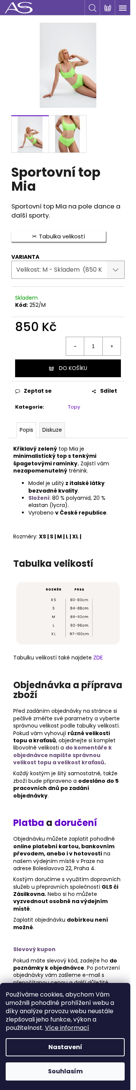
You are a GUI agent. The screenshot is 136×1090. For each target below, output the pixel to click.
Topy (74, 406)
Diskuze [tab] (52, 430)
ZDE (98, 657)
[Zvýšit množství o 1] (111, 346)
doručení (75, 822)
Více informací (67, 1027)
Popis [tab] (26, 430)
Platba (29, 822)
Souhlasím (65, 1071)
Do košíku (73, 368)
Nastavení (65, 1047)
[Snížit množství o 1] (75, 346)
